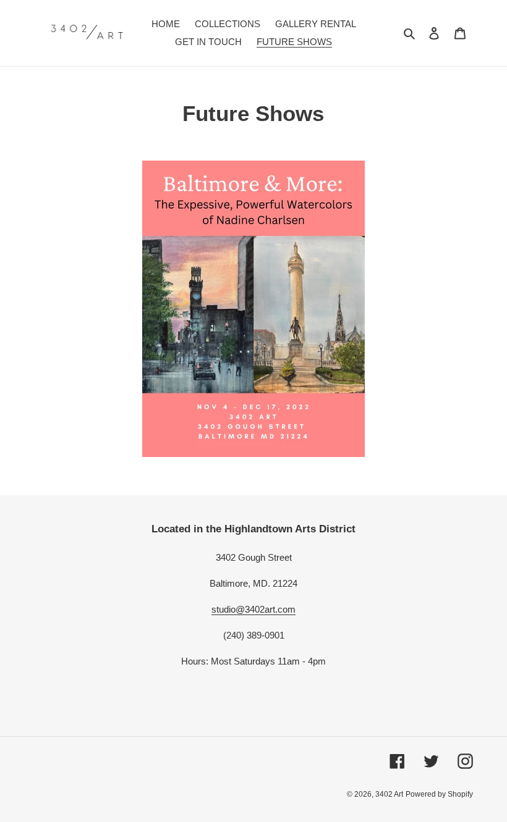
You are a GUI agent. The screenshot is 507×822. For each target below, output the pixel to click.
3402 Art (389, 794)
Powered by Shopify (439, 794)
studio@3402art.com (253, 609)
